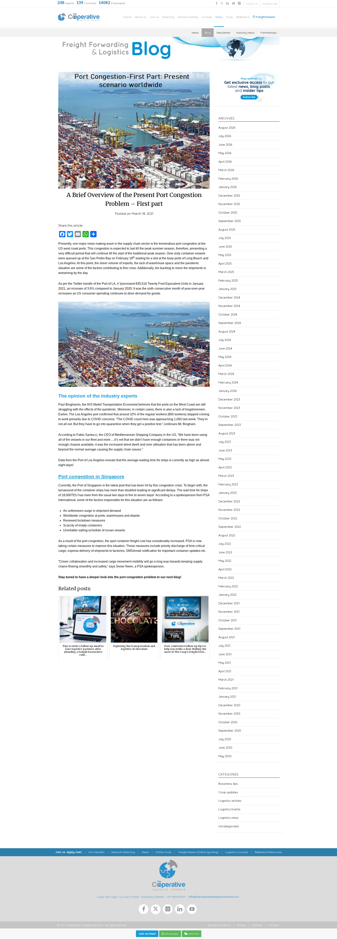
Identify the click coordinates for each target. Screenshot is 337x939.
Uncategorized (228, 826)
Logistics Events (229, 809)
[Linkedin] (181, 910)
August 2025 (226, 229)
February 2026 (228, 178)
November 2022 (229, 510)
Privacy (241, 925)
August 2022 (226, 535)
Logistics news (228, 818)
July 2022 (224, 544)
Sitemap (257, 925)
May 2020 (224, 756)
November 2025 (229, 204)
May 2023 (224, 459)
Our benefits (97, 852)
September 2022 (229, 527)
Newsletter (223, 32)
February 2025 (228, 280)
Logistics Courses (236, 852)
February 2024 (228, 382)
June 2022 (225, 552)
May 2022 (224, 561)
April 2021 (224, 671)
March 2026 (226, 170)
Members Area (270, 3)
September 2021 (229, 628)
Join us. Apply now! (68, 852)
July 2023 (224, 442)
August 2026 (226, 127)
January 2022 (227, 595)
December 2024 (229, 297)
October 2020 (227, 722)
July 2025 (224, 238)
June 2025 (225, 246)
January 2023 (227, 493)
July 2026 (224, 136)
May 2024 (224, 357)
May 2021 (224, 662)
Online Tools (163, 852)
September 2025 (229, 221)
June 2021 (225, 654)
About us (140, 17)
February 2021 (228, 688)
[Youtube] (192, 910)
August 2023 (226, 433)
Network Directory (123, 852)
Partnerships (269, 32)
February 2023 (228, 484)
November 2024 (229, 306)
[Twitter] (157, 910)
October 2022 (227, 518)
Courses (206, 17)
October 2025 (227, 212)
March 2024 (226, 374)
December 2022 (229, 501)
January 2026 (227, 187)
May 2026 (224, 153)
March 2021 (226, 679)
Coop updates (228, 792)
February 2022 (228, 586)
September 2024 (229, 323)
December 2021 (229, 603)
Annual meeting (188, 17)
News (219, 17)
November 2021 (229, 612)
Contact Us (252, 3)
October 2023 (227, 416)
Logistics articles (229, 801)
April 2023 (225, 467)
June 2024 (225, 348)
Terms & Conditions (219, 925)
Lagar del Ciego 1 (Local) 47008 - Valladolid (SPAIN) (130, 897)
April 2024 (225, 365)
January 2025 (227, 289)
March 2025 (226, 272)
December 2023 (229, 399)
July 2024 (224, 340)
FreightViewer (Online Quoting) (198, 852)
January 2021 (227, 696)
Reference (242, 17)
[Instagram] (169, 910)
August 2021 (226, 637)
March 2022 (226, 578)
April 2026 (225, 161)
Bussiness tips (228, 784)
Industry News (245, 32)
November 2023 (229, 408)
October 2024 (227, 314)
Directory (168, 17)
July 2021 (224, 645)
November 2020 (229, 713)
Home (127, 17)
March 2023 (226, 476)
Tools (229, 17)
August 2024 (226, 331)
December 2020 (229, 705)
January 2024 (227, 391)
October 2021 (227, 620)
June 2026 (225, 144)
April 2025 (225, 263)
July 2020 (224, 739)
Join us (154, 17)
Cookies (274, 925)
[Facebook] (145, 910)
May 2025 (224, 255)
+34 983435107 (176, 897)
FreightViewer (265, 17)
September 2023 (229, 425)
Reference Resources (268, 852)
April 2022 (225, 569)
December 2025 (229, 195)
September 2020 (229, 730)
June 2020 (225, 747)
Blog (208, 32)
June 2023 (225, 450)
